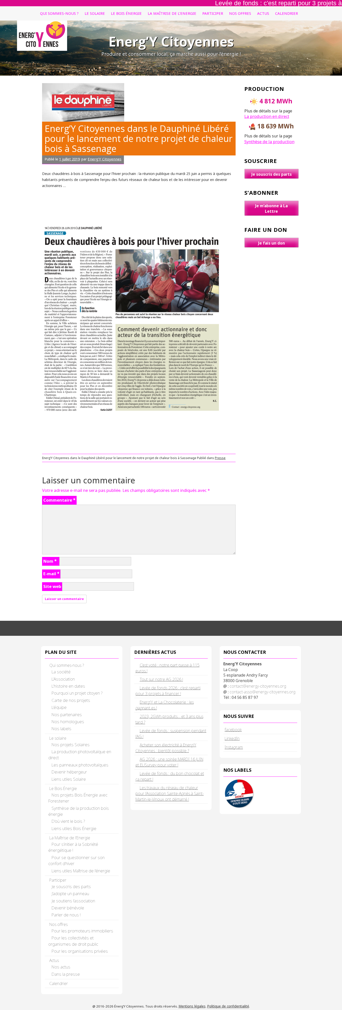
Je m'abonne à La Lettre (271, 208)
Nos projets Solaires (71, 744)
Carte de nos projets (71, 700)
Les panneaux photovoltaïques (80, 765)
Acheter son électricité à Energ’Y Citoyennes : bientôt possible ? (165, 747)
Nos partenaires (67, 714)
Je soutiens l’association (73, 901)
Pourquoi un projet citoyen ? (77, 693)
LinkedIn (232, 738)
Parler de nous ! (66, 915)
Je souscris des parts (271, 174)
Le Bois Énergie (126, 13)
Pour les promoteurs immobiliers (82, 931)
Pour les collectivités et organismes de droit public (73, 941)
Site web (52, 586)
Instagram (234, 747)
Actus (263, 13)
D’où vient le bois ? (68, 821)
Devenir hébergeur (69, 772)
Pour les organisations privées (80, 951)
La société (61, 672)
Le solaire (95, 13)
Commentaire (59, 500)
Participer (212, 13)
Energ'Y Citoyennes (104, 158)
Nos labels (61, 728)
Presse (220, 458)
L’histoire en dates (68, 686)
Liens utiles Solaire (69, 779)
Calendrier (286, 13)
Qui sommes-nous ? (59, 13)
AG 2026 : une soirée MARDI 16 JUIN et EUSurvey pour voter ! (169, 762)
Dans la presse (66, 974)
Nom (50, 561)
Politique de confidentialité (228, 1006)
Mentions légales (192, 1006)
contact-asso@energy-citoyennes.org (262, 692)
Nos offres (240, 13)
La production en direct (266, 116)
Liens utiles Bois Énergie (74, 828)
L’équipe (59, 707)
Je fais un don (271, 243)
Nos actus (61, 967)
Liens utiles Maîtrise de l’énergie (81, 871)
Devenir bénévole (68, 908)
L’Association (63, 679)
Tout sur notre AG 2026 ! (161, 679)
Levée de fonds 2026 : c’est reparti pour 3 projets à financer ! (168, 690)
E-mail (51, 573)
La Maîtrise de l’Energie (172, 13)
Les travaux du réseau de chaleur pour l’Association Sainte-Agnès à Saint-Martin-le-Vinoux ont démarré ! (169, 793)
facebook (233, 729)
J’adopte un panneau (70, 893)
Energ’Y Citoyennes (171, 41)
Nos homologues (68, 721)
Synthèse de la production (269, 141)
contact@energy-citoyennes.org (258, 686)
